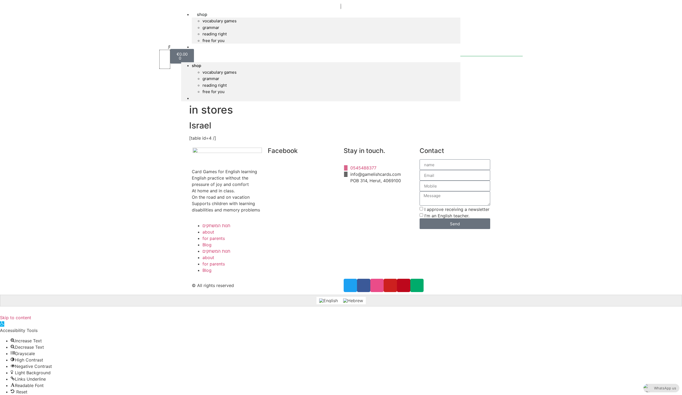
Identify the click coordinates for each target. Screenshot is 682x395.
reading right (214, 33)
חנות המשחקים (216, 225)
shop (202, 14)
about (208, 232)
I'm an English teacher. (446, 215)
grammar (210, 27)
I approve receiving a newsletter (456, 209)
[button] (164, 46)
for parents (213, 238)
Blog (207, 244)
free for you (213, 40)
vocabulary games (219, 20)
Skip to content (15, 317)
